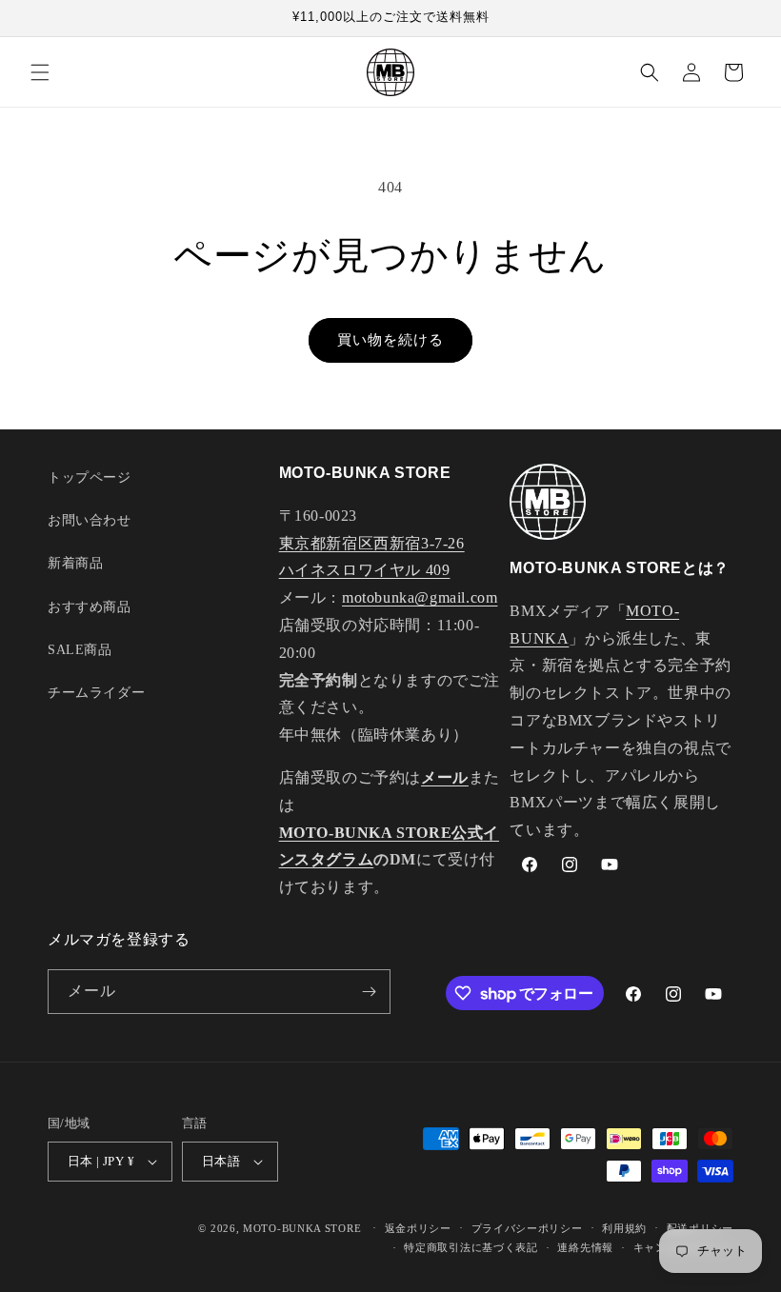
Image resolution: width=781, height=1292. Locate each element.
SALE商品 (80, 650)
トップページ (89, 477)
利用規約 (624, 1228)
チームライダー (96, 693)
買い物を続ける (390, 340)
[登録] (369, 991)
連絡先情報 (585, 1247)
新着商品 (75, 563)
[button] (40, 72)
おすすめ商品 (89, 607)
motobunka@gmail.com (419, 597)
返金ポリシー (418, 1228)
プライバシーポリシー (527, 1228)
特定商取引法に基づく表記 (470, 1247)
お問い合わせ (89, 520)
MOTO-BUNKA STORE (302, 1228)
